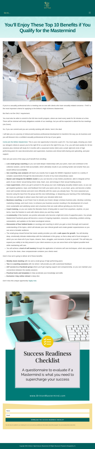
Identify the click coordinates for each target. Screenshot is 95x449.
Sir (75, 446)
